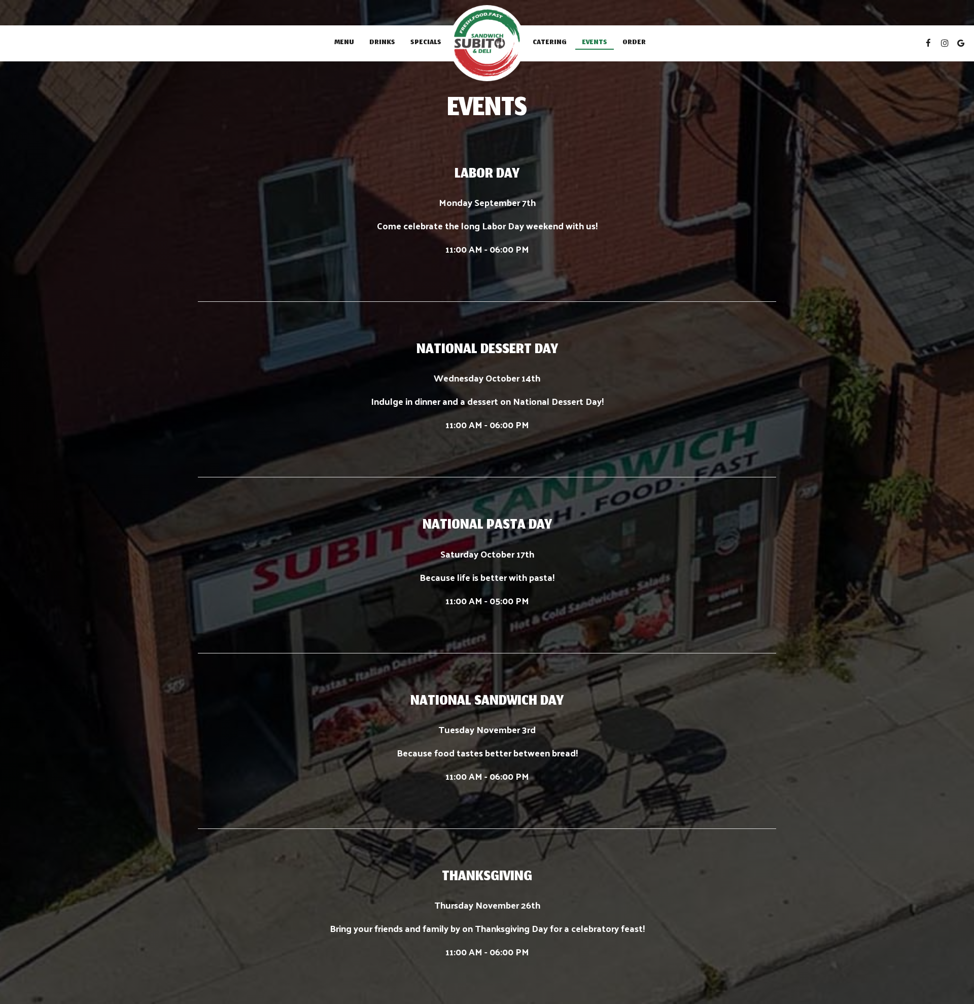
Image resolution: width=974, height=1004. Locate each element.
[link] (487, 43)
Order (634, 43)
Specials (425, 43)
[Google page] (961, 43)
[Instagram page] (944, 43)
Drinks (382, 43)
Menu (344, 43)
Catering (550, 43)
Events (594, 43)
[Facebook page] (928, 43)
